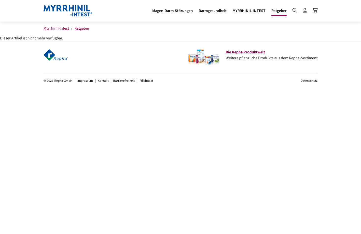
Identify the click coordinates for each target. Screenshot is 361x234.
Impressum (85, 80)
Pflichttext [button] (146, 80)
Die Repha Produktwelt (245, 52)
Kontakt (103, 80)
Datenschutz (309, 80)
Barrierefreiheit (124, 80)
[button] (172, 11)
